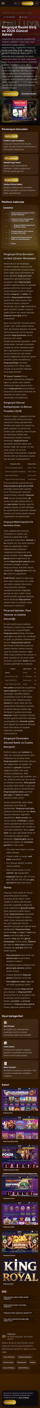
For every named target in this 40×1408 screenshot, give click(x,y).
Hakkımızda (21, 1362)
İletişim (32, 1362)
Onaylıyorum (9, 1402)
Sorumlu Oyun (8, 1362)
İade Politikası (24, 1368)
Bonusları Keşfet (29, 94)
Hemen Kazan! (27, 3)
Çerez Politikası (9, 1357)
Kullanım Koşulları (25, 1357)
